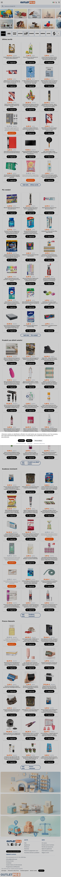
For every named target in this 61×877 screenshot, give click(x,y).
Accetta (21, 440)
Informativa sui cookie (21, 443)
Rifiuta (29, 440)
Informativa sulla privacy (39, 443)
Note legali (29, 443)
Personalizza (38, 440)
